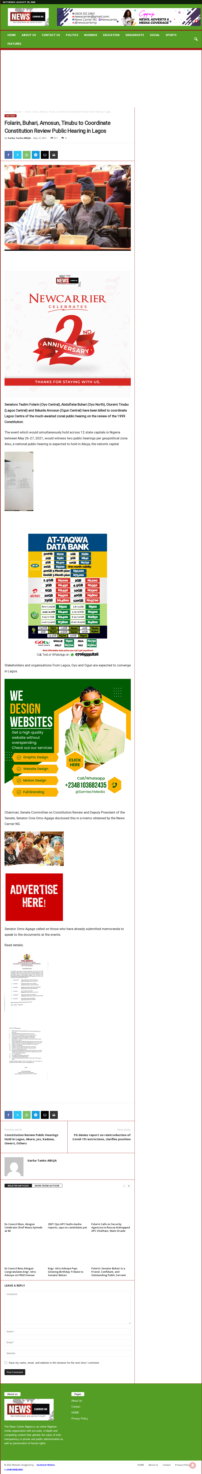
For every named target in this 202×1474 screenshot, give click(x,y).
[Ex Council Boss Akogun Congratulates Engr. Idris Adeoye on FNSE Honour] (24, 1251)
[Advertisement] (101, 77)
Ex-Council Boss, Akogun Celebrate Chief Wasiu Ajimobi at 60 (23, 1227)
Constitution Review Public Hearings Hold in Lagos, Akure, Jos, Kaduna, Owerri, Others (31, 1139)
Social (155, 35)
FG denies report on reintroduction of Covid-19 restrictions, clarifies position (101, 1137)
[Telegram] (36, 155)
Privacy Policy (79, 1418)
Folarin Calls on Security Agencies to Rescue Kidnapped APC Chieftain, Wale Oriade (110, 1227)
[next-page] (129, 1186)
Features (14, 43)
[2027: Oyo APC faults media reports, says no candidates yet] (67, 1206)
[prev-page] (124, 1186)
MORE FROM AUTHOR (47, 1185)
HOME (11, 35)
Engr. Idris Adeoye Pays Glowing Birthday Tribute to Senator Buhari (65, 1272)
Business (90, 35)
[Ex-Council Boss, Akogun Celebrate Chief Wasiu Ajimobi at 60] (24, 1206)
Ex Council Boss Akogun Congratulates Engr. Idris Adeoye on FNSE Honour (20, 1272)
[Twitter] (18, 155)
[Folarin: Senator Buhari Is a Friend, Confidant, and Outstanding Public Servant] (111, 1251)
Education (111, 35)
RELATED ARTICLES (18, 1185)
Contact (75, 1406)
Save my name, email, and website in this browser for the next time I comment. (54, 1362)
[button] (196, 39)
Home (7, 111)
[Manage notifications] (193, 1465)
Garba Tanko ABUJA (19, 137)
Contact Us (51, 35)
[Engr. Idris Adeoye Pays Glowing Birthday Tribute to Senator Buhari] (67, 1251)
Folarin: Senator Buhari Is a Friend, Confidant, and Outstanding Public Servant (108, 1272)
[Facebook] (8, 155)
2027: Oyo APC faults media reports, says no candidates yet (67, 1225)
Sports (171, 35)
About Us (29, 35)
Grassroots (134, 35)
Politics (72, 35)
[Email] (45, 155)
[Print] (54, 155)
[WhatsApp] (27, 155)
